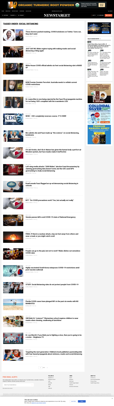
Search (110, 11)
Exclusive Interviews (73, 386)
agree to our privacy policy (39, 403)
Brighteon (8, 11)
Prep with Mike (15, 11)
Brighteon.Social (51, 379)
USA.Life (50, 388)
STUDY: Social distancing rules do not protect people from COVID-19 (52, 284)
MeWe (49, 384)
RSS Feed (71, 381)
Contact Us (93, 377)
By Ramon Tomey (29, 86)
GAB (49, 386)
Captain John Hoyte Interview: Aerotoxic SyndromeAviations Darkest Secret (104, 73)
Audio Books (28, 11)
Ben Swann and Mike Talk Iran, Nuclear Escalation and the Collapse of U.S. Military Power (93, 54)
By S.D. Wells (28, 103)
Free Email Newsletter (95, 379)
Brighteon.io (50, 377)
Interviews (22, 11)
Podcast (71, 384)
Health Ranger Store (95, 383)
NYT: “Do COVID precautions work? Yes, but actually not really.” (50, 200)
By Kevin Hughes (29, 154)
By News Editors (29, 36)
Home (3, 11)
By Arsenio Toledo (29, 69)
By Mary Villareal (29, 219)
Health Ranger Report (93, 38)
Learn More (73, 401)
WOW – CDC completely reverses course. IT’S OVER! (46, 116)
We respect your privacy (8, 388)
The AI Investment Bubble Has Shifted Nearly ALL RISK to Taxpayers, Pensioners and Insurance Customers (105, 65)
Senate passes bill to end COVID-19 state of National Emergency (51, 217)
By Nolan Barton (29, 322)
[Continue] (32, 385)
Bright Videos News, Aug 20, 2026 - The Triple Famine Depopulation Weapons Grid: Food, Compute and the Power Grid (93, 74)
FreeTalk (50, 383)
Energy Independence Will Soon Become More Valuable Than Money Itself (93, 64)
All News (71, 379)
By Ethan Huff (28, 53)
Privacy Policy (93, 381)
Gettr (49, 381)
